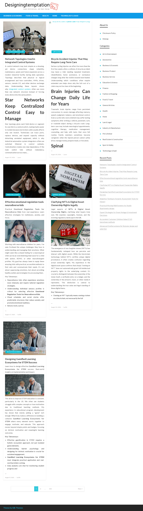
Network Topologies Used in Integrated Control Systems (20, 60)
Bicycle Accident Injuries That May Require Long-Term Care (69, 60)
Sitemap (105, 39)
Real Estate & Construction (113, 139)
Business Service (109, 77)
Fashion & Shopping (110, 94)
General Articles (58, 194)
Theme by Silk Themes (13, 508)
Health (45, 16)
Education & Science (14, 352)
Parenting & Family (13, 194)
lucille (19, 314)
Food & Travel (32, 16)
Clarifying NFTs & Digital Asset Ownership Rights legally (67, 203)
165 (50, 489)
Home (54, 16)
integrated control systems (20, 89)
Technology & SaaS (69, 16)
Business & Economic (13, 16)
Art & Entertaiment (110, 54)
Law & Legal (57, 51)
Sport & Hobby (108, 145)
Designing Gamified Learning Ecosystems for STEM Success (21, 361)
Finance (105, 88)
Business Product (109, 71)
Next (80, 489)
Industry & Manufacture (15, 51)
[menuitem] (13, 16)
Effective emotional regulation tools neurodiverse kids (24, 203)
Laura (19, 157)
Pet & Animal (107, 134)
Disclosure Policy (109, 33)
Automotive (107, 60)
